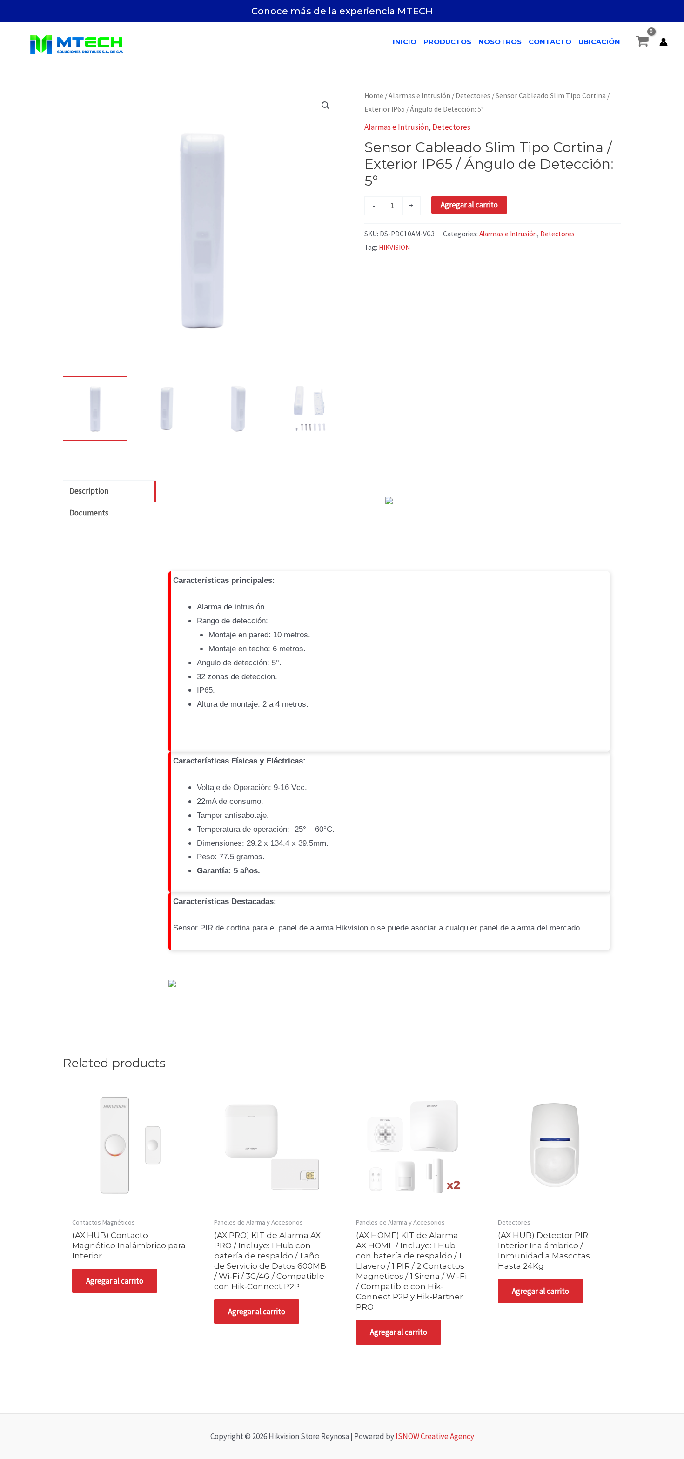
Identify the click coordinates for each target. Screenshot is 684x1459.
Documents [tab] (88, 513)
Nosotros (500, 42)
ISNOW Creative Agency (435, 1436)
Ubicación (599, 42)
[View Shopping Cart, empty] (642, 42)
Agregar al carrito (469, 205)
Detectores (473, 95)
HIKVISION (394, 247)
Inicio (404, 42)
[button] (325, 105)
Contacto (550, 42)
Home (373, 95)
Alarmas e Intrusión (419, 95)
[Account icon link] (663, 42)
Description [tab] (88, 491)
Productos (447, 42)
